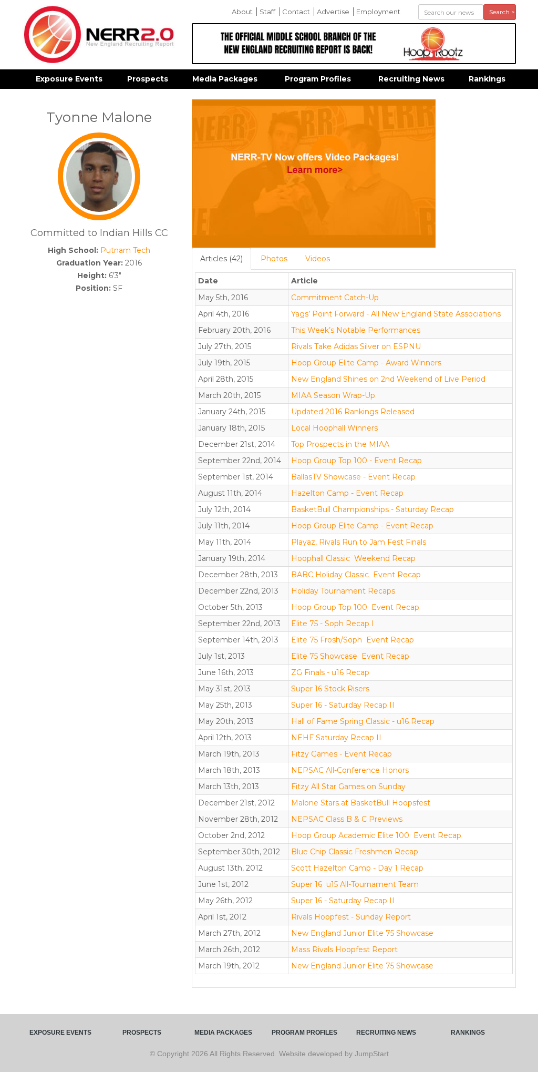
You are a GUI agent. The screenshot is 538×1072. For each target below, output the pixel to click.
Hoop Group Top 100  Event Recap (355, 607)
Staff (267, 11)
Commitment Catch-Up (335, 297)
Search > (502, 12)
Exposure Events (69, 79)
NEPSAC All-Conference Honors (350, 770)
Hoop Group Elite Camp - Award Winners (366, 362)
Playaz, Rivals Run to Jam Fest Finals (358, 542)
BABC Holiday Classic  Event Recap (356, 574)
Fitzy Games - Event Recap (341, 754)
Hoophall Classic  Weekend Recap (353, 558)
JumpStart (372, 1053)
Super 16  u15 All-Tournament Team (355, 884)
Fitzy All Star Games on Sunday (348, 786)
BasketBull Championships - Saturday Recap (372, 509)
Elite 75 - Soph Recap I (332, 623)
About (242, 11)
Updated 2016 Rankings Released (353, 411)
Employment (378, 11)
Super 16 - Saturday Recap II (343, 705)
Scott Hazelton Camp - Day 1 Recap (357, 868)
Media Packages (224, 79)
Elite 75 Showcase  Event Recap (350, 656)
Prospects (147, 79)
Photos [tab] (274, 258)
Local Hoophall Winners (334, 428)
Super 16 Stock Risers (330, 688)
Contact (296, 11)
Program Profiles (318, 79)
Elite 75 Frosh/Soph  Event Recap (352, 640)
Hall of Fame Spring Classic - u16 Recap (362, 721)
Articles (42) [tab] (221, 258)
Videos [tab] (317, 258)
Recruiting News (411, 79)
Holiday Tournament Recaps (343, 591)
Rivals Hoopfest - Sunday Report (351, 917)
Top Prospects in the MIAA (340, 444)
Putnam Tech (125, 250)
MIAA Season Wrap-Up (333, 395)
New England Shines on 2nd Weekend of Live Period (388, 379)
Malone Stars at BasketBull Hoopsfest (360, 803)
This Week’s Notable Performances (355, 330)
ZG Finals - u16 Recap (330, 672)
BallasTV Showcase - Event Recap (353, 477)
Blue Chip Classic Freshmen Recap (354, 851)
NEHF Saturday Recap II (336, 737)
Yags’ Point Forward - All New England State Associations (396, 314)
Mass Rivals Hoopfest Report (344, 949)
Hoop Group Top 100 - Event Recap (356, 460)
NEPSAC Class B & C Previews (346, 819)
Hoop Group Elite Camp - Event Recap (362, 525)
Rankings (487, 79)
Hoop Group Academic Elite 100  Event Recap (376, 835)
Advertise (333, 11)
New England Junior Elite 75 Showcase (362, 933)
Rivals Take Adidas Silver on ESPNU (356, 346)
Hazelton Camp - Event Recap (347, 493)
